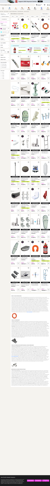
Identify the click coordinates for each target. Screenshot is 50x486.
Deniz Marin (22, 16)
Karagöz (32, 16)
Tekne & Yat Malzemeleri (13, 11)
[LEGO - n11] (25, 1)
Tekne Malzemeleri (20, 11)
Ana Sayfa (1, 11)
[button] (48, 50)
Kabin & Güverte (26, 11)
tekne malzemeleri (29, 311)
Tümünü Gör (46, 45)
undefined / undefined (5, 16)
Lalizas (28, 16)
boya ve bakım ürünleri (14, 356)
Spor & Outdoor (6, 11)
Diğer (17, 16)
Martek (37, 16)
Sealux (13, 16)
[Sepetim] (44, 5)
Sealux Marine (43, 16)
